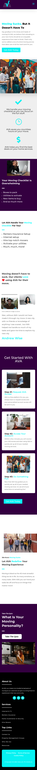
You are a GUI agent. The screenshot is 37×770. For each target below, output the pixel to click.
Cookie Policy (18, 755)
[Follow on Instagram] (22, 698)
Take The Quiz (11, 636)
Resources (5, 745)
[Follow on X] (18, 698)
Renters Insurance (8, 715)
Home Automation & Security (13, 718)
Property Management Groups (13, 738)
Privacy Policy (11, 753)
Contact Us (6, 734)
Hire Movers (6, 722)
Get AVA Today (11, 50)
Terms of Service (24, 753)
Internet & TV (7, 711)
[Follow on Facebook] (14, 698)
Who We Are (6, 742)
